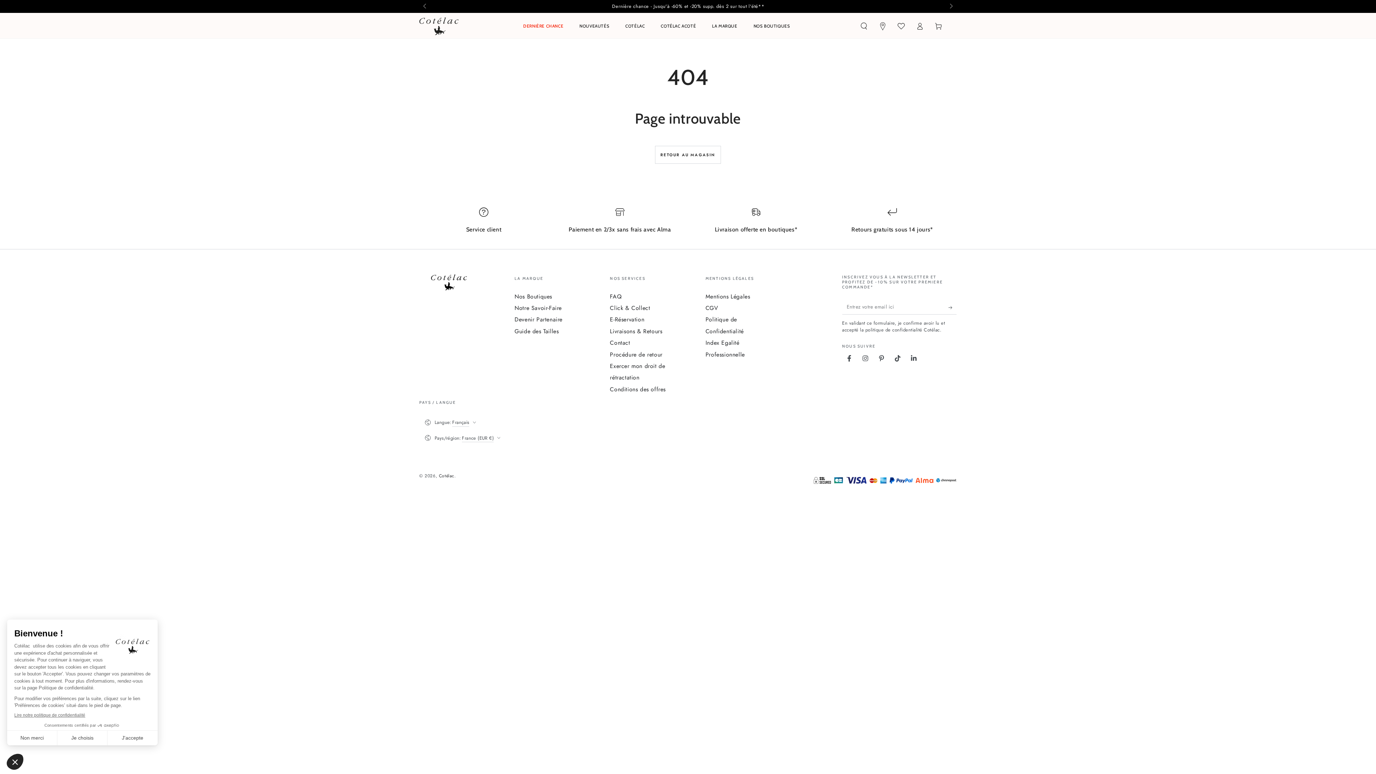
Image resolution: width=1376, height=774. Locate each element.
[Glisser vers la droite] (951, 6)
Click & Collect (630, 308)
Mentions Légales (728, 296)
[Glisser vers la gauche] (425, 6)
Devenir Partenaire (539, 319)
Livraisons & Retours (636, 331)
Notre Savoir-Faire (538, 308)
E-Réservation (627, 319)
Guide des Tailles (537, 331)
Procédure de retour (636, 354)
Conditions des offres (638, 389)
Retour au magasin (687, 155)
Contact (620, 343)
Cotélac (446, 476)
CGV (712, 308)
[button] (864, 26)
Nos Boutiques (533, 296)
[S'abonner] (953, 307)
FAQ (616, 296)
